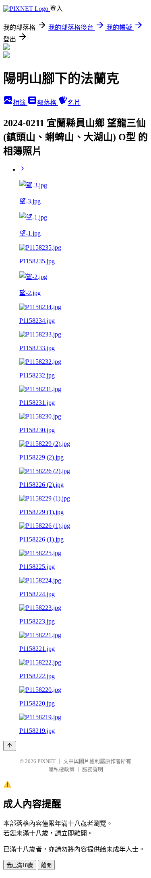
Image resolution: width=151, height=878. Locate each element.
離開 (46, 865)
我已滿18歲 (19, 865)
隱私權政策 (61, 769)
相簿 (20, 102)
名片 (74, 102)
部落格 (47, 102)
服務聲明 (92, 769)
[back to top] (9, 746)
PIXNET (46, 761)
